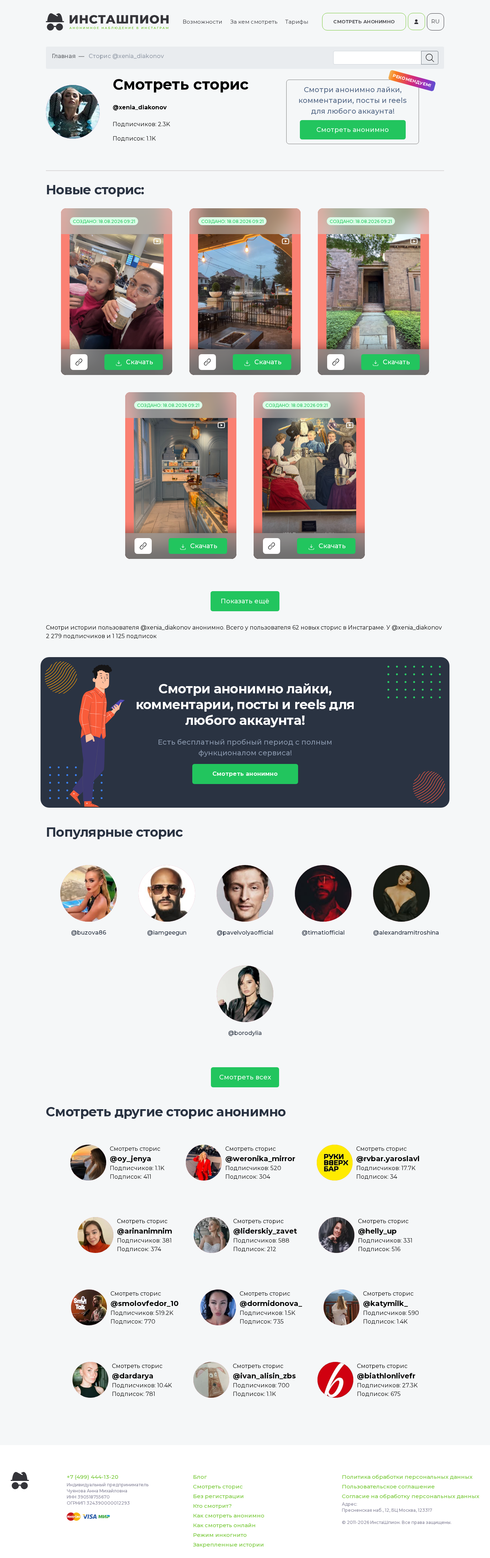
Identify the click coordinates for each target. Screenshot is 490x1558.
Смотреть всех (245, 1077)
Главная (64, 56)
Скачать (139, 362)
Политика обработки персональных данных (407, 1476)
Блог (200, 1476)
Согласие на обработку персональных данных (410, 1496)
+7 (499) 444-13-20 (92, 1476)
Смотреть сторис (218, 1486)
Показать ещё (245, 601)
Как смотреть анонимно (228, 1515)
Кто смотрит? (212, 1505)
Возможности (202, 21)
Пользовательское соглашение (388, 1486)
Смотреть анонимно (352, 130)
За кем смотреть (253, 21)
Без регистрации (218, 1496)
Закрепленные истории (228, 1544)
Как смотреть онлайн (224, 1525)
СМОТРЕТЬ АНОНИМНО (364, 21)
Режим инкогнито (220, 1534)
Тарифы (296, 21)
